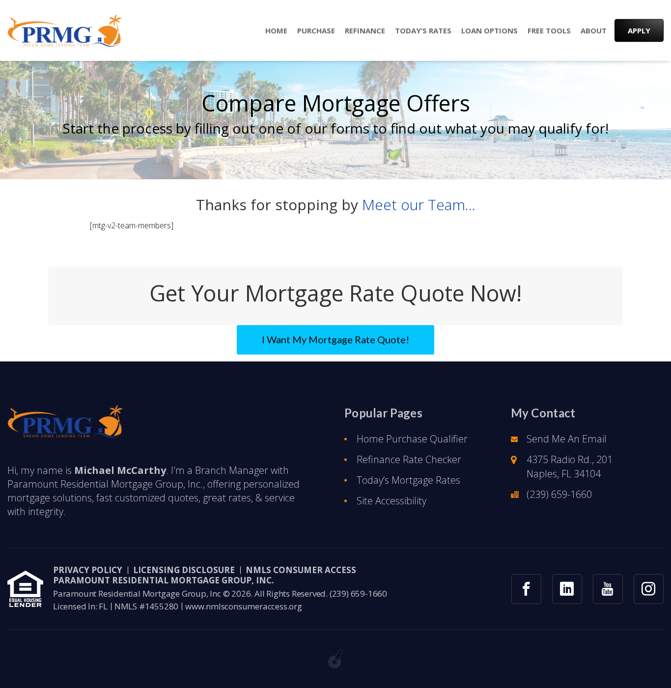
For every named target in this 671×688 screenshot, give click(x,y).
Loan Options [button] (489, 30)
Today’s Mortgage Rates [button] (408, 480)
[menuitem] (276, 30)
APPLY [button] (639, 30)
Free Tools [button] (549, 30)
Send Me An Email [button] (567, 438)
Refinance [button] (365, 30)
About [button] (594, 30)
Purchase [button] (316, 30)
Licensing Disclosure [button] (184, 570)
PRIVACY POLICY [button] (87, 570)
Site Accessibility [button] (391, 500)
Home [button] (276, 30)
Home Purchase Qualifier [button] (412, 438)
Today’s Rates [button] (423, 30)
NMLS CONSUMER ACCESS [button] (301, 570)
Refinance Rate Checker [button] (409, 459)
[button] (64, 30)
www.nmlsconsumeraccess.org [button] (243, 606)
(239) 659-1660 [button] (559, 494)
